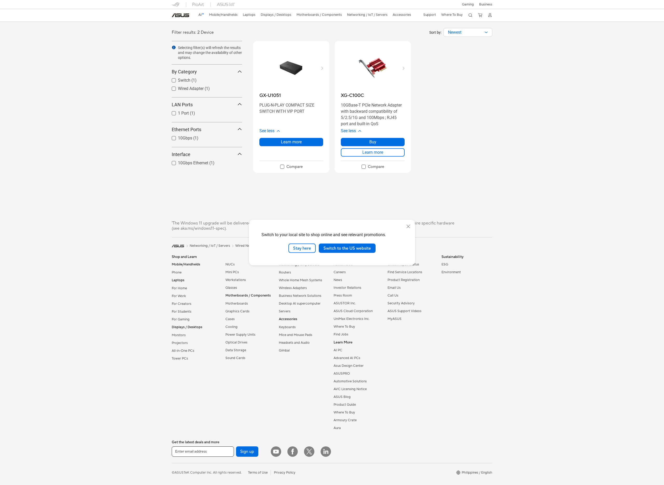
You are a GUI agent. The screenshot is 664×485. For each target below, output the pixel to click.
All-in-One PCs (183, 351)
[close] (408, 226)
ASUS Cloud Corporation (353, 311)
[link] (180, 15)
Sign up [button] (247, 451)
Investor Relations (347, 288)
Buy (372, 141)
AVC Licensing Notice (350, 389)
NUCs (230, 264)
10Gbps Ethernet (187, 161)
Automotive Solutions (350, 381)
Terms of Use (258, 472)
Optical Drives (236, 342)
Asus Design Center (349, 366)
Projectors (180, 343)
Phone (177, 272)
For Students (181, 312)
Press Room (343, 295)
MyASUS (395, 319)
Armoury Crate (345, 420)
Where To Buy (344, 327)
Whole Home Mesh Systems (300, 280)
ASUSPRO (342, 373)
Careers (340, 272)
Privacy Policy (284, 472)
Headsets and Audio (294, 343)
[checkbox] (291, 167)
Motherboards (236, 303)
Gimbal (284, 350)
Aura (337, 428)
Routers (285, 272)
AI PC (338, 350)
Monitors (179, 335)
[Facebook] (292, 451)
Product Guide (345, 405)
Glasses (231, 288)
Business (485, 4)
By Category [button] (184, 71)
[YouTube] (276, 451)
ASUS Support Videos (404, 311)
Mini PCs (232, 272)
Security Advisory (401, 303)
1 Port (177, 111)
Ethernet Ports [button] (186, 129)
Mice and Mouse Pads (295, 335)
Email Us (394, 288)
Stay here (302, 248)
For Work (179, 296)
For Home (179, 288)
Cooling (231, 327)
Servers (284, 311)
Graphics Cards (237, 311)
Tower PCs (180, 358)
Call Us (393, 295)
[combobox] (468, 32)
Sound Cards (235, 358)
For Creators (181, 304)
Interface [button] (181, 154)
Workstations (235, 280)
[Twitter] (309, 451)
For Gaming (181, 319)
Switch (178, 78)
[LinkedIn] (326, 451)
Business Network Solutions (300, 296)
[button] (468, 4)
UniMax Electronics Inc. (352, 319)
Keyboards (287, 327)
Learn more (291, 141)
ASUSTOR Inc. (345, 303)
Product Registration (404, 280)
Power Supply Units (240, 335)
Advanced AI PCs (347, 358)
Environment (451, 272)
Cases (230, 319)
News (338, 280)
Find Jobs (341, 334)
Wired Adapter (184, 87)
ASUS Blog (342, 397)
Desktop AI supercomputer (300, 303)
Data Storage (235, 350)
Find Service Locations (405, 272)
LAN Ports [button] (182, 104)
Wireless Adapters (293, 288)
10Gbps (179, 136)
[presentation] (486, 32)
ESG (444, 264)
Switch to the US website (347, 248)
